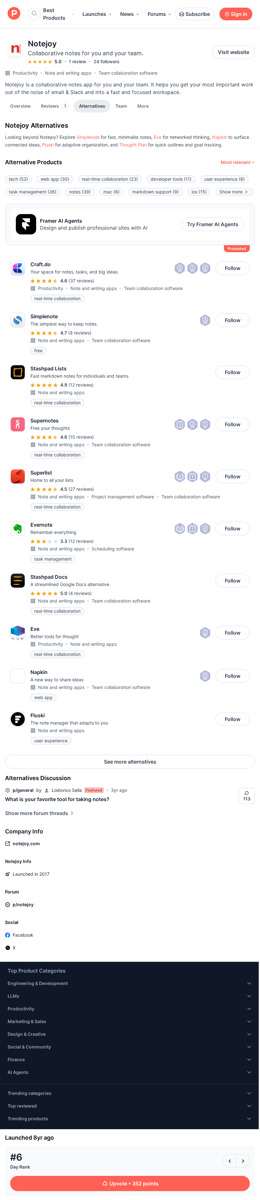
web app (55, 179)
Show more (231, 191)
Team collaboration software (128, 73)
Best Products (54, 14)
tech (18, 179)
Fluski (48, 144)
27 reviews (81, 489)
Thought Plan (133, 144)
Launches (94, 14)
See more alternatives (130, 761)
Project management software (123, 496)
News (127, 14)
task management (32, 191)
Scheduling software (113, 548)
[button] (143, 106)
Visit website (233, 52)
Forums (157, 14)
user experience (224, 179)
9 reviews (80, 332)
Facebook (23, 935)
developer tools (171, 179)
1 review (77, 61)
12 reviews (81, 385)
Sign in (239, 14)
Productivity (25, 73)
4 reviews (80, 593)
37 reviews (81, 280)
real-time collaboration (110, 179)
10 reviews (81, 437)
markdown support (155, 191)
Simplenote (88, 137)
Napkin (219, 137)
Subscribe (197, 14)
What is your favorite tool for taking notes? (57, 799)
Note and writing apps (68, 73)
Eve (157, 137)
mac (111, 191)
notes (80, 191)
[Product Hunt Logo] (14, 14)
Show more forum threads (36, 813)
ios (199, 191)
